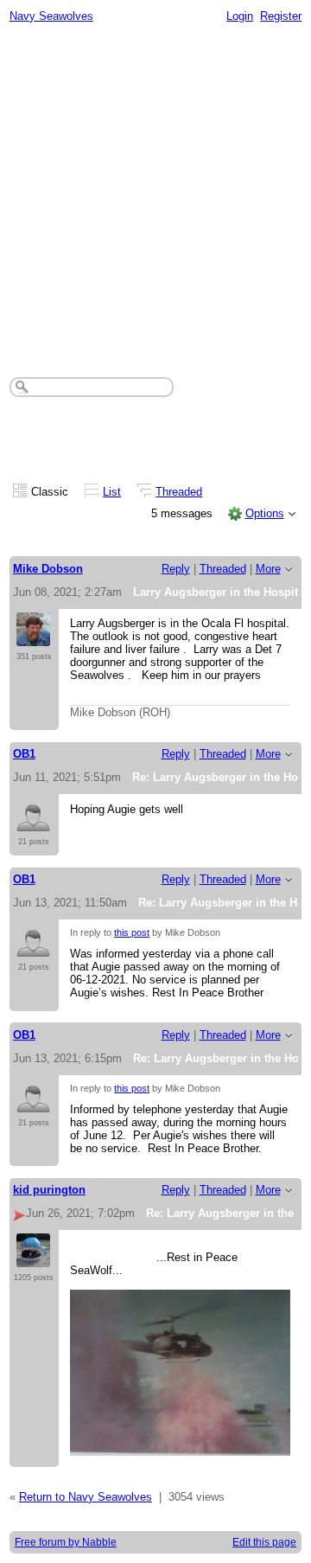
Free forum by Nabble (66, 1542)
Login (239, 16)
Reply (176, 568)
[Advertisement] (155, 195)
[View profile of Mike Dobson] (33, 637)
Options (264, 513)
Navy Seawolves (51, 16)
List (112, 491)
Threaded (179, 491)
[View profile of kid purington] (33, 1258)
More (268, 568)
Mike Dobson (48, 568)
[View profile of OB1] (33, 822)
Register (280, 16)
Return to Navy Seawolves (85, 1496)
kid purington (49, 1189)
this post (131, 932)
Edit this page (264, 1542)
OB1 (24, 753)
